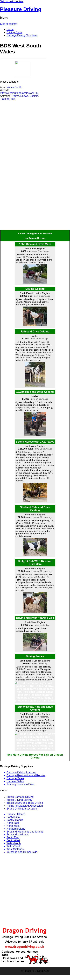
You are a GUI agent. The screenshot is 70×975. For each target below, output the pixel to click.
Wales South (14, 87)
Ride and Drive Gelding (35, 331)
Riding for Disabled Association (25, 805)
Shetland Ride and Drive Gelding (35, 509)
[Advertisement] (23, 120)
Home (10, 29)
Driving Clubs (14, 32)
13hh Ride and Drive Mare (35, 244)
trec (13, 98)
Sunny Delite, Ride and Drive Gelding (35, 708)
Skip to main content (11, 1)
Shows (24, 96)
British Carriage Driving (20, 797)
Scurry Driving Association (22, 808)
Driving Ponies (35, 656)
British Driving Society (19, 799)
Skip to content (8, 24)
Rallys (15, 96)
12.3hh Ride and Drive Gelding (35, 391)
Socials (34, 96)
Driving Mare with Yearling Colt (35, 617)
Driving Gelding (35, 288)
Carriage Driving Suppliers (22, 35)
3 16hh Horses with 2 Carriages (35, 441)
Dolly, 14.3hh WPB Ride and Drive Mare (35, 562)
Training (4, 98)
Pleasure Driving (20, 9)
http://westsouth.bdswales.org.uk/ (19, 93)
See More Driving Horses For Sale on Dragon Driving (35, 756)
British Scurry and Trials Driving (25, 802)
